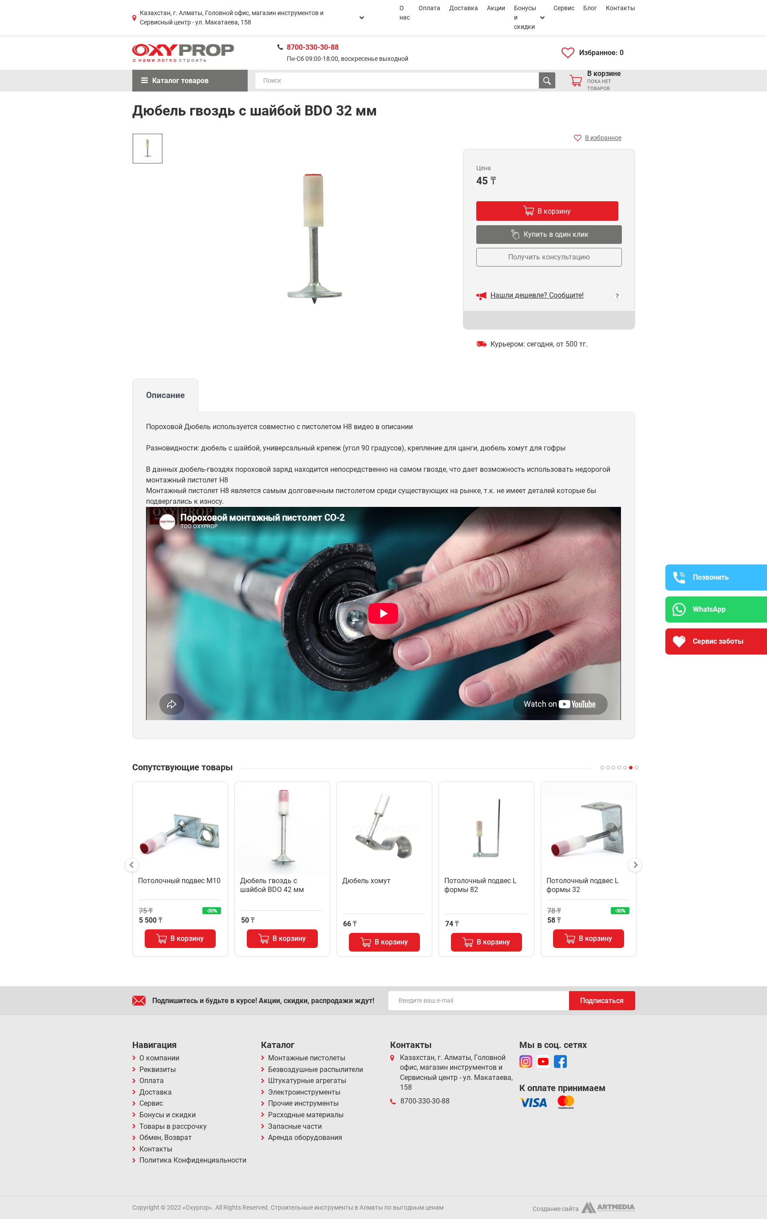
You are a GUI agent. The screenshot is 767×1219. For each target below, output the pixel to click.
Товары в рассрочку (173, 1126)
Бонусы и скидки (525, 17)
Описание (165, 395)
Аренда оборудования (305, 1137)
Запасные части (295, 1126)
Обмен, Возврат (165, 1137)
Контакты (620, 8)
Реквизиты (157, 1069)
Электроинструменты (304, 1092)
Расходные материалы (306, 1115)
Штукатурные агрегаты (307, 1080)
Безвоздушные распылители (315, 1069)
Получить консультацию (549, 257)
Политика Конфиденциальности (192, 1160)
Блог (590, 8)
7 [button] (636, 767)
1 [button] (602, 767)
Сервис (564, 8)
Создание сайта (556, 1208)
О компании (159, 1058)
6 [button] (631, 767)
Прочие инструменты (303, 1103)
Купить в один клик (556, 234)
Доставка (463, 8)
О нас (404, 12)
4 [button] (619, 767)
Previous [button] (132, 865)
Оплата (429, 8)
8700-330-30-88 (313, 47)
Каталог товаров (180, 80)
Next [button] (635, 865)
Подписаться (602, 1000)
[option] (147, 148)
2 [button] (608, 767)
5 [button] (625, 767)
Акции (496, 8)
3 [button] (613, 767)
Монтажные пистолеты (306, 1058)
